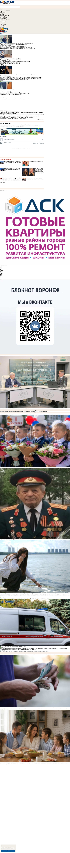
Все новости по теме (3, 45)
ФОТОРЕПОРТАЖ (3, 24)
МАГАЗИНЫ (5, 33)
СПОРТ (1, 23)
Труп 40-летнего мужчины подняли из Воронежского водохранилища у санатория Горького (13, 646)
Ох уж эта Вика (2, 49)
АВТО (1, 9)
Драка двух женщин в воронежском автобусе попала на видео (26, 649)
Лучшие (5, 142)
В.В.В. (1, 11)
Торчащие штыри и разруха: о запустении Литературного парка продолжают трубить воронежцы (16, 47)
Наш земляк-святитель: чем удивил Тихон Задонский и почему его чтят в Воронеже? (35, 411)
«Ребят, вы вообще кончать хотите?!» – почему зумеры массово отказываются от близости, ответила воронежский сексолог (20, 77)
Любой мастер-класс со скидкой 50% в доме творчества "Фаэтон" (11, 92)
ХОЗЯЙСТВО (2, 25)
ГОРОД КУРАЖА (3, 12)
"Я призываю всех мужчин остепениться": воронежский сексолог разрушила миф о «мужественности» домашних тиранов (20, 78)
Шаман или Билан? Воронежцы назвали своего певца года (10, 62)
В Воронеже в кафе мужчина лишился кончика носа (9, 126)
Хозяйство (1, 64)
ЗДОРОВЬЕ (2, 13)
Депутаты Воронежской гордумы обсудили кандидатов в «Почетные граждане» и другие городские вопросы (37, 598)
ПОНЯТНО (8, 850)
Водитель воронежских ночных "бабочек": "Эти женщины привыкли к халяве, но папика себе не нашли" (17, 125)
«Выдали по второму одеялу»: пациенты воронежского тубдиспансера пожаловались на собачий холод (17, 48)
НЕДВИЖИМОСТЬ (3, 18)
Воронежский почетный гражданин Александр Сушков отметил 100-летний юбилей (12, 539)
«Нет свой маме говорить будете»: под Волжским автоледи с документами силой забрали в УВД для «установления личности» (18, 648)
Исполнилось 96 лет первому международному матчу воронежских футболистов (12, 411)
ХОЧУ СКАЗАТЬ (2, 26)
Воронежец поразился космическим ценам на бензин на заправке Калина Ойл (13, 46)
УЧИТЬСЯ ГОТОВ (5, 29)
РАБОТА (6, 28)
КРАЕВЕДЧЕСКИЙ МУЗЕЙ (4, 15)
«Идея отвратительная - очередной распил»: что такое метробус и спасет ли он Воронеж (15, 61)
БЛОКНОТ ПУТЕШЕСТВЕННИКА (5, 10)
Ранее (9, 142)
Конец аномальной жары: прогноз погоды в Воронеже (8, 649)
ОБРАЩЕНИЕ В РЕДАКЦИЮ (5, 19)
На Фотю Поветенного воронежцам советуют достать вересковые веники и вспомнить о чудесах (35, 651)
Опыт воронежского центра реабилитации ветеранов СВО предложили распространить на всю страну (53, 648)
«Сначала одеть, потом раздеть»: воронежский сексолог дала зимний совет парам (14, 79)
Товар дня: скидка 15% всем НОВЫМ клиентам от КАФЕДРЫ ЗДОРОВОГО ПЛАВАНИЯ (14, 93)
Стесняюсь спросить (3, 65)
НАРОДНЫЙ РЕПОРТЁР (4, 17)
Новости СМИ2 (2, 182)
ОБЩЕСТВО (2, 20)
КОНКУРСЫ (2, 14)
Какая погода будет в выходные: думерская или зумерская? (10, 63)
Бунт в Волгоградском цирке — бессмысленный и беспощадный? (10, 598)
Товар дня (1, 80)
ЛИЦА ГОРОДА (2, 16)
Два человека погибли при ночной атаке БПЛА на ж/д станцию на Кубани (11, 651)
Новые (1, 142)
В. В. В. (1, 95)
